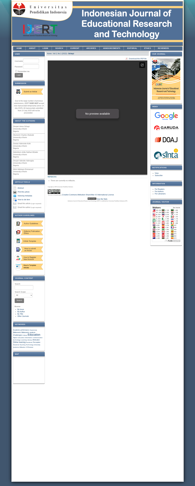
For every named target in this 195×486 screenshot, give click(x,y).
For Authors (159, 191)
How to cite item (24, 200)
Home (19, 48)
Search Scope (20, 292)
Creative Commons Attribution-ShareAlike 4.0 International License (88, 195)
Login (45, 48)
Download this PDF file (138, 59)
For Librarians (160, 194)
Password (18, 67)
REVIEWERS (163, 48)
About (32, 48)
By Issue (20, 309)
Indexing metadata (25, 196)
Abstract (21, 188)
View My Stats (102, 199)
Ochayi (71, 54)
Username (19, 61)
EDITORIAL (132, 48)
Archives (91, 48)
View (157, 173)
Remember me (24, 71)
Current (74, 48)
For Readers (159, 189)
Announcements (111, 48)
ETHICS (147, 48)
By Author (21, 312)
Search (17, 284)
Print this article (24, 192)
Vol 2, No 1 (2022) (60, 54)
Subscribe (159, 175)
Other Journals (23, 316)
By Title (20, 314)
